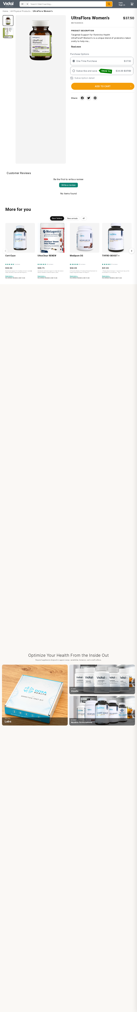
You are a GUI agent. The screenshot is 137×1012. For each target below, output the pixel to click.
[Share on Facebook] (82, 98)
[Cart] (132, 4)
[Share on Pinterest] (95, 98)
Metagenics (77, 23)
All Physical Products (20, 11)
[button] (103, 86)
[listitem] (35, 695)
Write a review (68, 185)
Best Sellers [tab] (57, 218)
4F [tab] (84, 218)
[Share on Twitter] (88, 98)
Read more (76, 46)
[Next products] (131, 251)
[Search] (109, 4)
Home (5, 11)
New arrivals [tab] (72, 218)
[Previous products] (5, 251)
